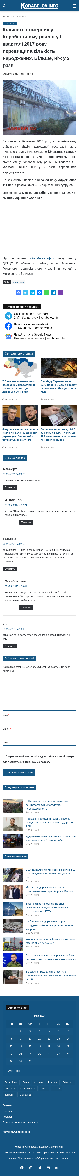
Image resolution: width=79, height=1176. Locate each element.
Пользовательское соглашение (21, 1122)
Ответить (10, 487)
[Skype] (32, 292)
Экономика (25, 1094)
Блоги (26, 1082)
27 (58, 1054)
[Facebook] (18, 292)
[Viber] (60, 292)
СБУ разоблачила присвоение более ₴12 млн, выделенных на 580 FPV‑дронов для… (50, 873)
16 (20, 1046)
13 (58, 1038)
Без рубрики (11, 1082)
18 (39, 1046)
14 (68, 1038)
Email (7, 728)
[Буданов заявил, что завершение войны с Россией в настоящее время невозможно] (13, 960)
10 (30, 1038)
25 (39, 1054)
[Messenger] (39, 292)
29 (11, 1061)
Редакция (8, 1116)
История (38, 1082)
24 (30, 1054)
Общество (21, 16)
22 (11, 1054)
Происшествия (28, 1088)
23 (20, 1054)
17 (30, 1046)
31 (30, 1061)
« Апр (9, 1070)
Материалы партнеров (16, 1131)
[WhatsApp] (46, 292)
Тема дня (9, 1094)
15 (11, 1046)
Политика (10, 1088)
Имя (6, 715)
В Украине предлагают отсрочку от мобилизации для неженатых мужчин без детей (51, 975)
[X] (25, 292)
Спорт (44, 1088)
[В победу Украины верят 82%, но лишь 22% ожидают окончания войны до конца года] (59, 368)
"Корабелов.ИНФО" (15, 1152)
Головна (8, 1111)
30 (20, 1061)
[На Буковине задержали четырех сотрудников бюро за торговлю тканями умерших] (13, 926)
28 (68, 1054)
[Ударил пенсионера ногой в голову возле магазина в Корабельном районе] (13, 841)
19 (49, 1046)
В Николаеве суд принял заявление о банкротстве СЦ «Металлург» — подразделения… (48, 804)
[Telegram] (53, 292)
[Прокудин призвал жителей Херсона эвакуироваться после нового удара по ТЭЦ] (13, 824)
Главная (9, 16)
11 (39, 1038)
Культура (53, 1082)
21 (68, 1046)
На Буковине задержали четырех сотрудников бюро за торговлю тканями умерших (50, 925)
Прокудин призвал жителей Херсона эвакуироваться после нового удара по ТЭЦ (49, 822)
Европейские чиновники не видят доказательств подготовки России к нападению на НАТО (47, 907)
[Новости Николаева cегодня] (39, 6)
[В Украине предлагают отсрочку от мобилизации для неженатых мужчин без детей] (13, 977)
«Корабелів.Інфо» (42, 258)
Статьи (56, 1088)
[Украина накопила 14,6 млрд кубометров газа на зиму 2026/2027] (13, 944)
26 (49, 1054)
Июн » (18, 1070)
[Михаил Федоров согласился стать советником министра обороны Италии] (13, 892)
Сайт (5, 742)
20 (58, 1046)
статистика (18, 282)
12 (49, 1038)
